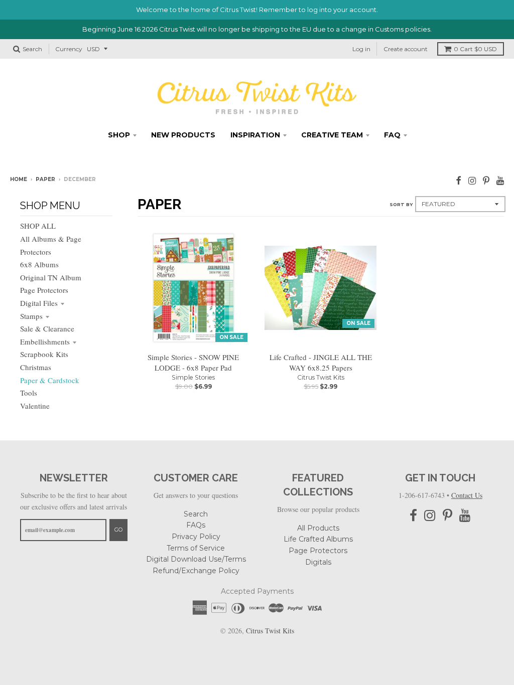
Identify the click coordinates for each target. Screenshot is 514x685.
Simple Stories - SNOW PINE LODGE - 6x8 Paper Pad (193, 362)
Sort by (401, 204)
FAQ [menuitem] (392, 134)
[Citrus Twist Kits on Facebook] (458, 180)
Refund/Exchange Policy (196, 570)
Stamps (31, 316)
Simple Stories (193, 377)
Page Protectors (44, 290)
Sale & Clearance (47, 328)
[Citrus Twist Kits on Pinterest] (486, 180)
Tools (28, 393)
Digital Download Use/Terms (196, 559)
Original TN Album (50, 277)
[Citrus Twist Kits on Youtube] (500, 180)
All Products (318, 528)
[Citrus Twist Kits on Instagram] (472, 180)
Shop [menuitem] (119, 134)
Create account (405, 49)
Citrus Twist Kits (320, 377)
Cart (475, 49)
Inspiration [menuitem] (255, 134)
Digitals (318, 562)
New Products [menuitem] (183, 134)
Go (118, 529)
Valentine (35, 406)
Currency (68, 49)
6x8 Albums (39, 264)
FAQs (195, 525)
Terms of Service (196, 548)
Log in (361, 49)
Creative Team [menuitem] (332, 134)
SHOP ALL (38, 226)
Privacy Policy (196, 536)
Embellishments (45, 341)
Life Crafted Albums (318, 539)
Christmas (35, 367)
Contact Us (466, 495)
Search (196, 514)
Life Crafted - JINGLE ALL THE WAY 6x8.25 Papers (321, 362)
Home (18, 179)
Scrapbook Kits (44, 354)
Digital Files (39, 303)
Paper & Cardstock (49, 380)
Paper (45, 179)
